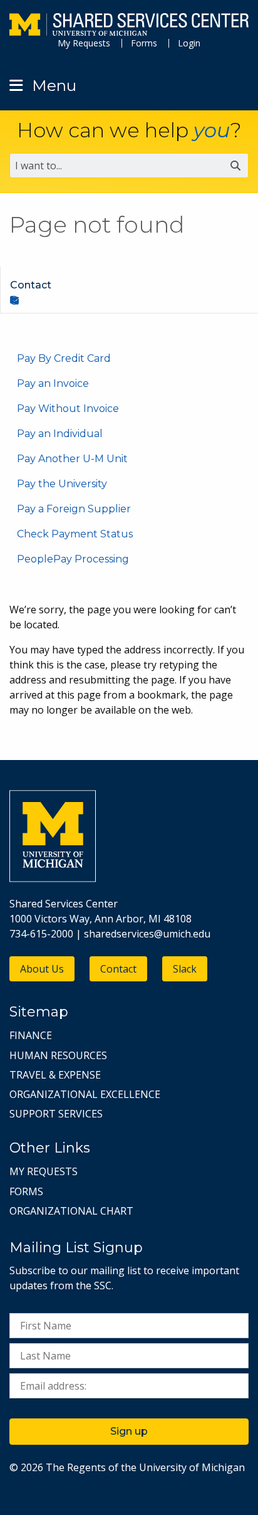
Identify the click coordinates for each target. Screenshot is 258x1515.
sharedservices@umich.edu (147, 934)
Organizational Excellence (84, 1094)
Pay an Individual (60, 434)
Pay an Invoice (53, 383)
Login (189, 43)
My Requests (84, 43)
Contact (118, 969)
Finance (30, 1035)
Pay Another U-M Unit (72, 459)
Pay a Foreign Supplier (74, 509)
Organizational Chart (71, 1211)
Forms (144, 43)
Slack (185, 969)
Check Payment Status (75, 534)
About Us (42, 969)
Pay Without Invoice (68, 408)
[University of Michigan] (52, 878)
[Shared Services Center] (129, 26)
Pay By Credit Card (64, 358)
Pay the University (62, 484)
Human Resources (58, 1055)
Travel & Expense (55, 1075)
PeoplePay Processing (73, 559)
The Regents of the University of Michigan (145, 1467)
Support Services (56, 1114)
